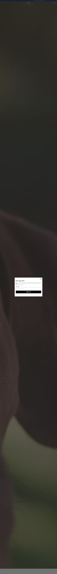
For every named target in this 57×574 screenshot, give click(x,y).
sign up (28, 291)
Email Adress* (17, 286)
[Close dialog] (41, 279)
